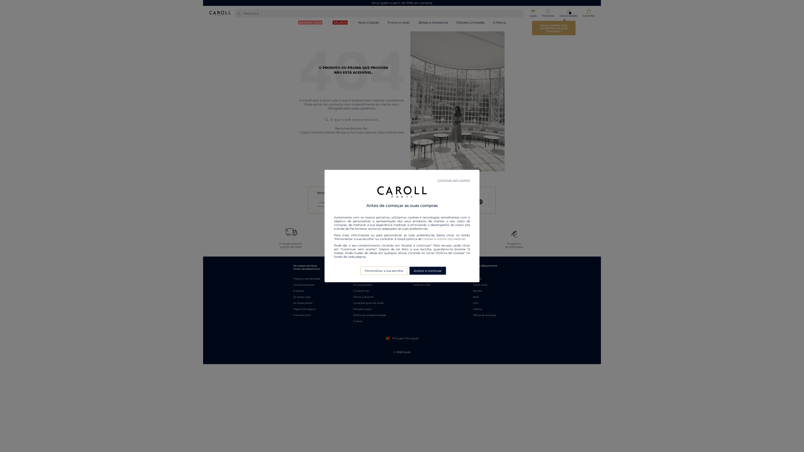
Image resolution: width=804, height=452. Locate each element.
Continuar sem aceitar (453, 180)
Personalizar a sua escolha (384, 270)
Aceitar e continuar (428, 270)
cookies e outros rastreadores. (444, 239)
